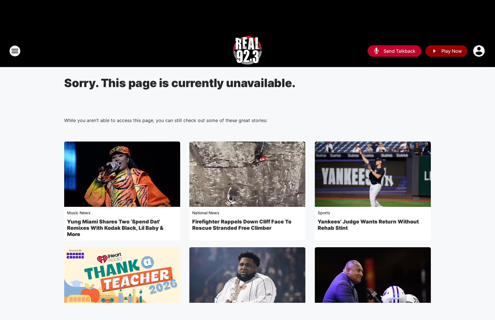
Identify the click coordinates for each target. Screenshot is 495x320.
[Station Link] (247, 51)
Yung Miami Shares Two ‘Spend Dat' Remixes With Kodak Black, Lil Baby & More (115, 228)
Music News (79, 212)
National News (205, 212)
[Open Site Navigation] (15, 51)
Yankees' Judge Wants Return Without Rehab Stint (368, 225)
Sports (324, 212)
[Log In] (479, 51)
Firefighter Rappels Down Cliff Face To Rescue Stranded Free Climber (241, 225)
